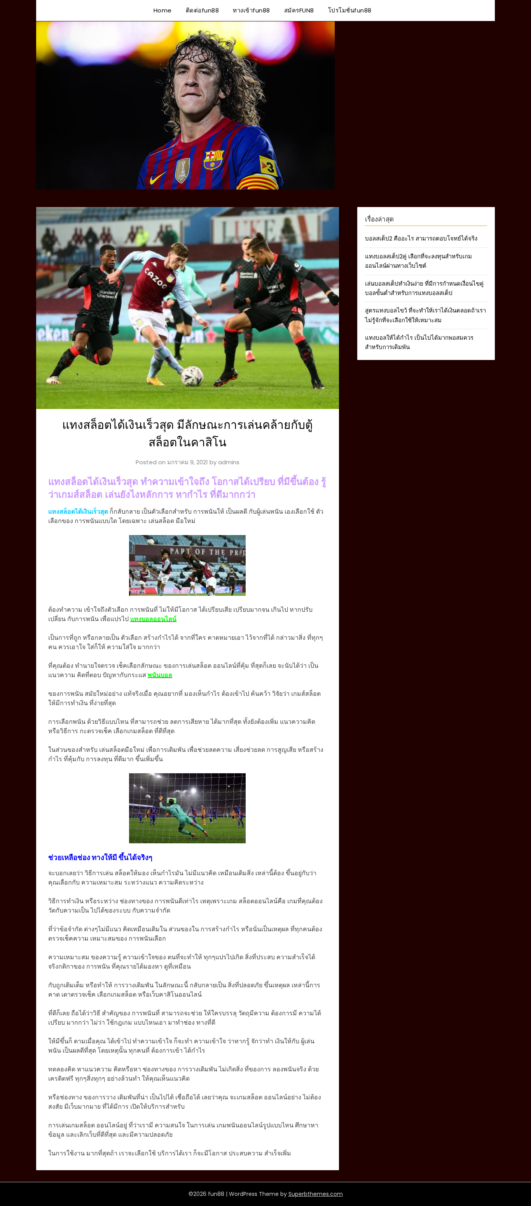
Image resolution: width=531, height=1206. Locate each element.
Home (163, 10)
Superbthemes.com (315, 1194)
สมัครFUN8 (299, 10)
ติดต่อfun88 (202, 10)
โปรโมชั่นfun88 (350, 10)
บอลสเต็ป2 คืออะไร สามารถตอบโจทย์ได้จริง (421, 238)
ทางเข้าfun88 (251, 10)
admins (228, 462)
